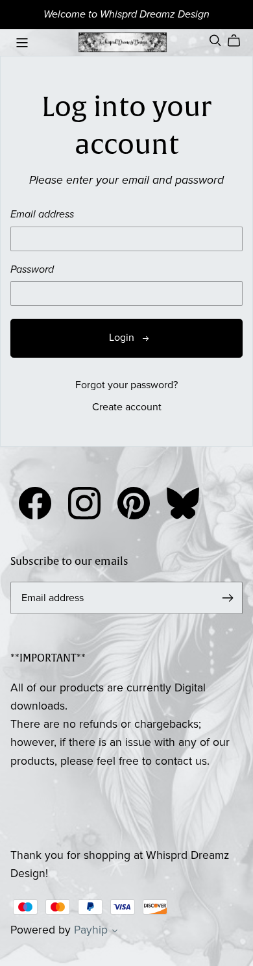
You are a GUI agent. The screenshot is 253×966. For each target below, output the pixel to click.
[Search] (215, 40)
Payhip (91, 930)
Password (32, 270)
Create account (127, 407)
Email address (42, 214)
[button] (115, 932)
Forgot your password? (126, 384)
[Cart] (239, 40)
